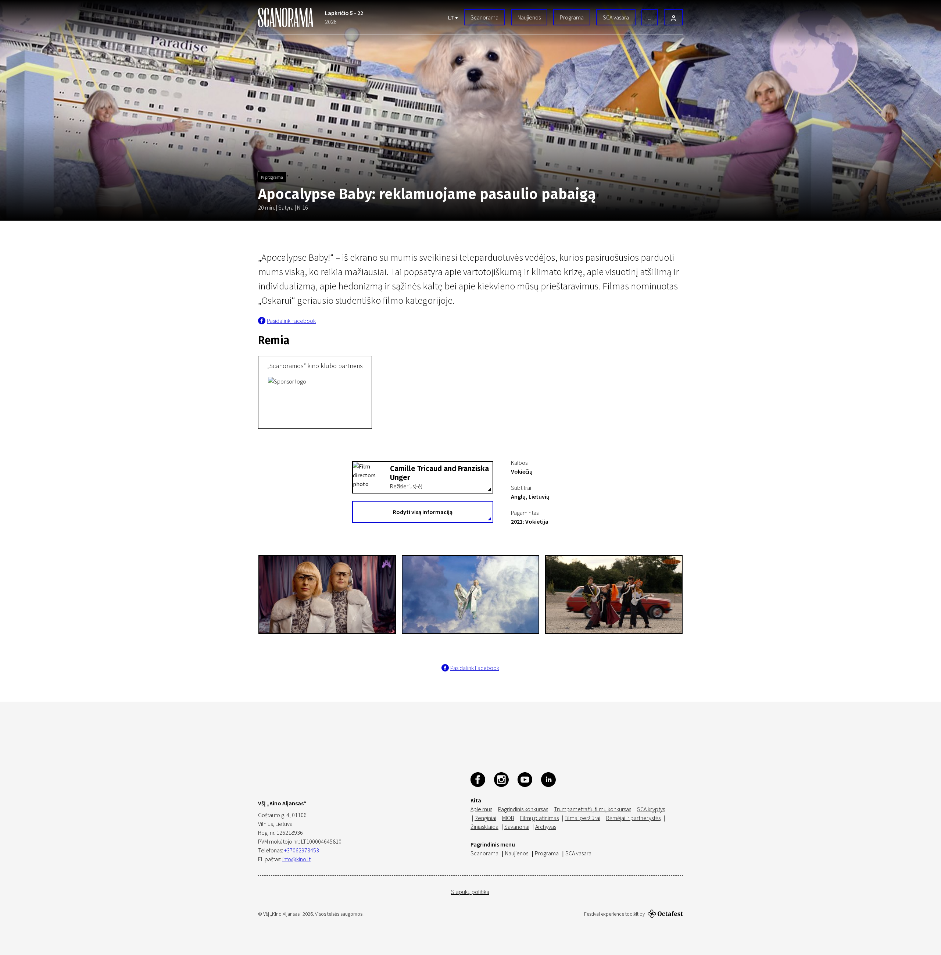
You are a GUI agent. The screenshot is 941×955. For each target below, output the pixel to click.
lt (451, 17)
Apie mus (481, 809)
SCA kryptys (651, 809)
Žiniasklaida (484, 826)
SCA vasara (616, 17)
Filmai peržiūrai (582, 818)
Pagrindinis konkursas (523, 809)
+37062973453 (301, 850)
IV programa (272, 177)
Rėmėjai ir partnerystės (633, 818)
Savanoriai (516, 826)
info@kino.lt (296, 859)
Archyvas (545, 826)
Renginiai (485, 818)
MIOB (508, 818)
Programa (572, 17)
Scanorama (484, 17)
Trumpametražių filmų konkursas (592, 809)
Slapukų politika (470, 891)
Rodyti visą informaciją (422, 512)
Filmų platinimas (539, 818)
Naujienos (529, 17)
